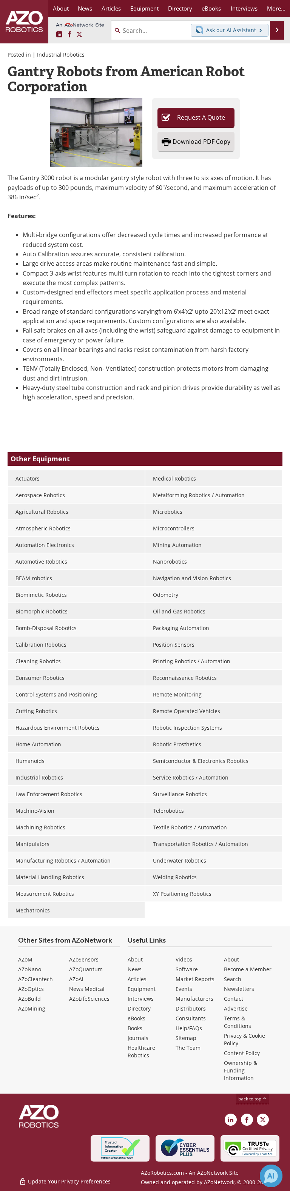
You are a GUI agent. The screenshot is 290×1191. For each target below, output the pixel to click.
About (135, 959)
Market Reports (195, 979)
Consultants (191, 1018)
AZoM (25, 959)
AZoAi (76, 979)
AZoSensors (84, 959)
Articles (137, 979)
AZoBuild (29, 998)
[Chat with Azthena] (271, 1176)
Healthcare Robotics (141, 1051)
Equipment (142, 988)
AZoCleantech (35, 979)
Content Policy (242, 1053)
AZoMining (31, 1008)
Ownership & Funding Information (240, 1070)
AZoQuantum (86, 969)
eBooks (136, 1018)
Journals (138, 1038)
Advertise (236, 1008)
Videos (184, 959)
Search (232, 979)
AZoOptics (31, 988)
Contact (233, 998)
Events (184, 988)
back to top (250, 1098)
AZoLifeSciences (89, 998)
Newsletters (239, 988)
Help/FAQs (189, 1028)
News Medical (87, 988)
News (135, 969)
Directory (139, 1008)
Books (135, 1028)
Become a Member (247, 969)
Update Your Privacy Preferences (68, 1181)
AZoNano (29, 969)
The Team (188, 1047)
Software (187, 969)
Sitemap (186, 1038)
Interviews (141, 998)
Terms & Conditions (237, 1022)
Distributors (191, 1008)
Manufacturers (194, 998)
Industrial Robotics (61, 54)
